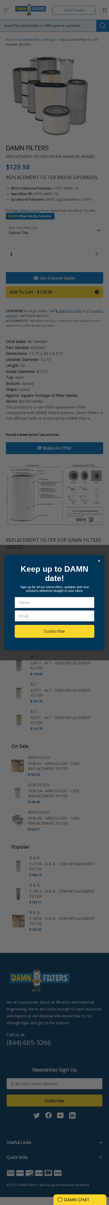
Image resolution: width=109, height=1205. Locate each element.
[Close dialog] (99, 560)
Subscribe (54, 631)
